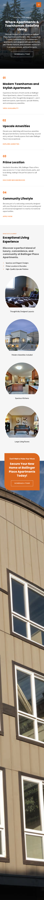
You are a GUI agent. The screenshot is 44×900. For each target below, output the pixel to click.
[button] (22, 54)
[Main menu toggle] (38, 4)
